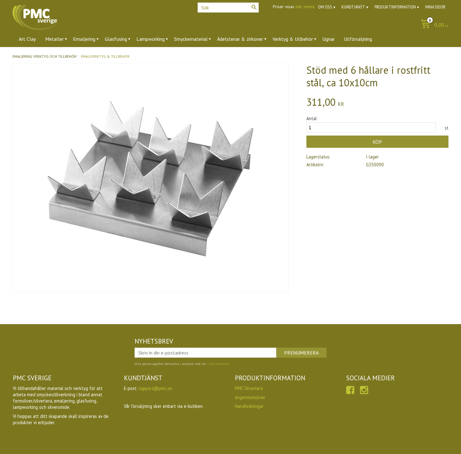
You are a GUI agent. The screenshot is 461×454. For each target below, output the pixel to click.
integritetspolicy (218, 364)
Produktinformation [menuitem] (395, 7)
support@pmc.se (155, 388)
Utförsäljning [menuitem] (358, 39)
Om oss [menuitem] (325, 7)
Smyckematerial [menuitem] (191, 39)
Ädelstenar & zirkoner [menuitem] (240, 39)
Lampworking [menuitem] (150, 39)
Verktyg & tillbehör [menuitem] (293, 39)
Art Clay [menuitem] (27, 39)
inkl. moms (305, 6)
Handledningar (249, 406)
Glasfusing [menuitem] (116, 39)
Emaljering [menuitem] (84, 39)
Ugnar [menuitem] (328, 39)
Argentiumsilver (250, 397)
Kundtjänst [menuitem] (353, 7)
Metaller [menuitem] (54, 39)
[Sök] (254, 7)
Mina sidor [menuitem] (435, 7)
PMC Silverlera (249, 388)
